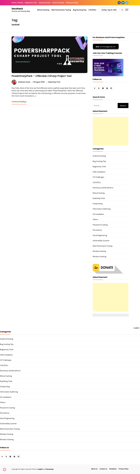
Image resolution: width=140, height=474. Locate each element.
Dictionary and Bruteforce (103, 187)
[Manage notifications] (4, 469)
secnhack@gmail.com (106, 47)
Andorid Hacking (58, 3)
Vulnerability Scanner (101, 240)
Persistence (97, 230)
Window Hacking (99, 251)
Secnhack (17, 8)
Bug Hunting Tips (80, 10)
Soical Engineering (100, 235)
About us (94, 469)
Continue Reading (19, 101)
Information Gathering (101, 209)
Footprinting (97, 203)
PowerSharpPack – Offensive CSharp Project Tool (42, 76)
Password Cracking (100, 225)
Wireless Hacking (72, 3)
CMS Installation (99, 172)
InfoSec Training (17, 3)
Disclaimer (113, 469)
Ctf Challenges (98, 177)
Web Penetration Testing (61, 10)
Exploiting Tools (44, 3)
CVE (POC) (92, 10)
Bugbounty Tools (31, 3)
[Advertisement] (110, 131)
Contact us (103, 469)
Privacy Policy (123, 469)
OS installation (98, 214)
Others (95, 219)
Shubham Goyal (24, 82)
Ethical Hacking (43, 10)
